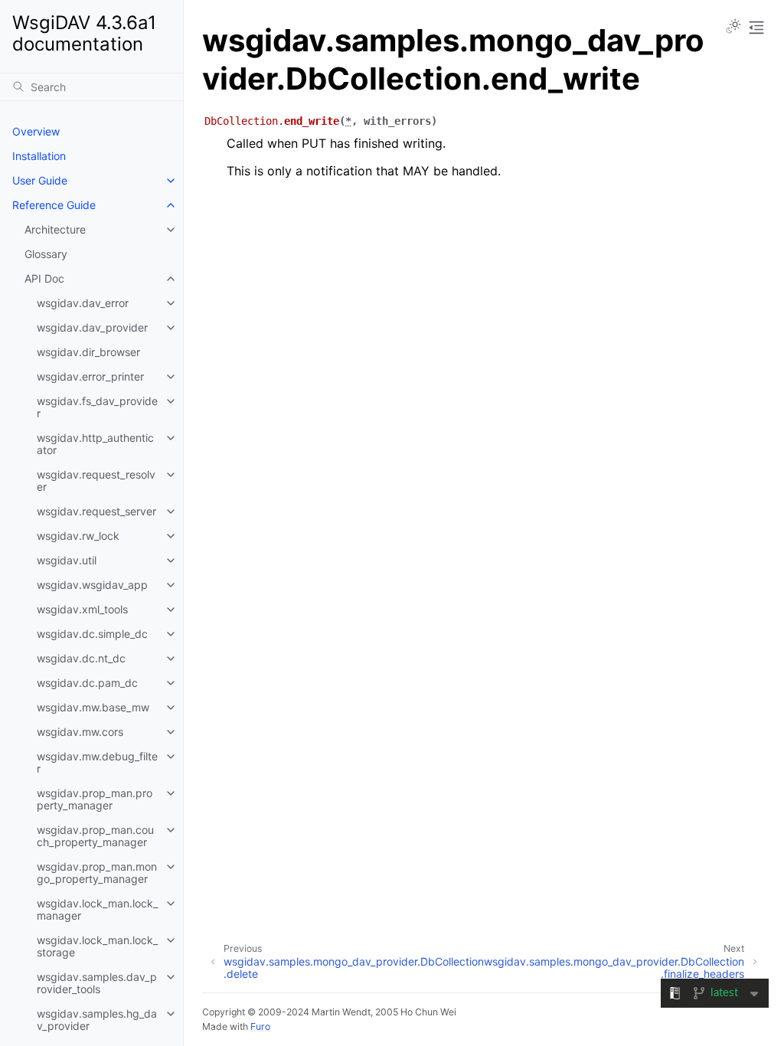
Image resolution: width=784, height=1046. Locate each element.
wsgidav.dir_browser (88, 351)
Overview (36, 131)
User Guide (39, 180)
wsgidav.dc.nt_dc (81, 658)
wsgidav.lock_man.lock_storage (97, 946)
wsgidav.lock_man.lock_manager (97, 909)
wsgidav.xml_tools (82, 609)
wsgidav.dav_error (83, 302)
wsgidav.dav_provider (92, 327)
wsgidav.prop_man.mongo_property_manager (97, 872)
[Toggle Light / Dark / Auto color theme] (733, 27)
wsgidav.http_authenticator (95, 443)
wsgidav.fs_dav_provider (97, 407)
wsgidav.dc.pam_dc (87, 682)
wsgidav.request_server (96, 511)
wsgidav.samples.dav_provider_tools (97, 982)
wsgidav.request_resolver (96, 480)
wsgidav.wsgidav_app (92, 584)
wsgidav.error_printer (90, 376)
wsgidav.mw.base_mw (93, 707)
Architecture (55, 229)
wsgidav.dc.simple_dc (92, 633)
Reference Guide (54, 204)
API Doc (44, 278)
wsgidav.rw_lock (78, 535)
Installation (39, 155)
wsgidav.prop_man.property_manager (94, 799)
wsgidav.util (66, 560)
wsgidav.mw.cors (80, 731)
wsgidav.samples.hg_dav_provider (97, 1019)
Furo (260, 1026)
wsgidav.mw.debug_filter (97, 762)
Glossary (45, 253)
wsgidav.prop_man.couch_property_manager (95, 835)
